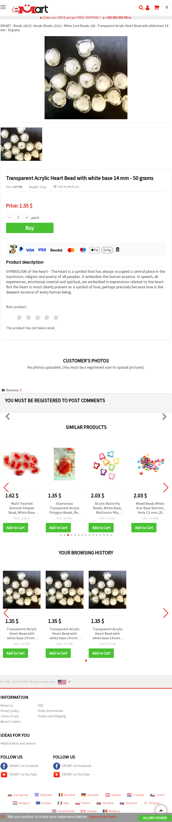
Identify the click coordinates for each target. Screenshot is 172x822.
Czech (160, 795)
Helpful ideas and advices (18, 743)
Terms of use (9, 716)
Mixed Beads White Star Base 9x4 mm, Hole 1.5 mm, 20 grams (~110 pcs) (150, 508)
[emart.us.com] (30, 8)
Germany (93, 795)
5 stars (56, 317)
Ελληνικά (46, 795)
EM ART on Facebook (24, 766)
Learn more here (102, 816)
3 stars (38, 317)
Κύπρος (154, 803)
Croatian (138, 795)
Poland (85, 803)
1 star (19, 317)
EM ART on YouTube (23, 774)
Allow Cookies (155, 818)
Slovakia (108, 803)
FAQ (40, 705)
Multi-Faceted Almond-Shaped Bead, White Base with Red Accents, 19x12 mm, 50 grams (21, 508)
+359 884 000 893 (117, 17)
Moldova (114, 811)
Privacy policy (9, 711)
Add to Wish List (68, 186)
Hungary (24, 803)
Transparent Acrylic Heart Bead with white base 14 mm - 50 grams (22, 634)
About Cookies (10, 721)
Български (20, 795)
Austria (116, 795)
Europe (46, 803)
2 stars (28, 317)
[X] (2, 816)
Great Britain (66, 811)
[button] (61, 535)
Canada (92, 811)
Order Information (50, 711)
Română (69, 795)
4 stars (47, 317)
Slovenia (131, 803)
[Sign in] (147, 7)
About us (6, 705)
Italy (66, 803)
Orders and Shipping (52, 716)
